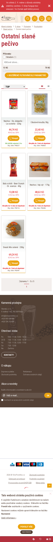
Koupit (15, 138)
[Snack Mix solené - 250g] (13, 229)
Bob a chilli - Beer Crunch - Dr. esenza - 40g (13, 184)
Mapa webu (40, 483)
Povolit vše (26, 526)
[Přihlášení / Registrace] (35, 18)
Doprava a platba (7, 371)
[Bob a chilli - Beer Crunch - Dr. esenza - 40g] (13, 166)
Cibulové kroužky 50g (39, 122)
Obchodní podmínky (9, 374)
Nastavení (26, 532)
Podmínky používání (36, 479)
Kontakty (9, 355)
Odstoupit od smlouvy (17, 479)
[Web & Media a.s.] (26, 488)
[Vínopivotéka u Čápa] (8, 19)
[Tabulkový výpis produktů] (48, 85)
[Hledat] (27, 18)
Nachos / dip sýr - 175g (39, 185)
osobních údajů (28, 400)
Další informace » (8, 518)
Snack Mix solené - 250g (13, 247)
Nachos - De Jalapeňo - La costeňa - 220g (13, 122)
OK (48, 395)
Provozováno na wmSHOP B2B (20, 483)
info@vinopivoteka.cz (9, 316)
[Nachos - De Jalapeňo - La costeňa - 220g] (13, 104)
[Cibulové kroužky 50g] (39, 104)
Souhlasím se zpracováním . (19, 400)
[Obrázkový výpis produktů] (42, 86)
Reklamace (27, 371)
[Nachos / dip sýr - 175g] (39, 166)
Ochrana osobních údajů (32, 374)
